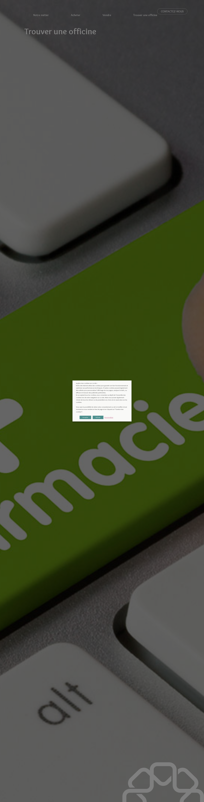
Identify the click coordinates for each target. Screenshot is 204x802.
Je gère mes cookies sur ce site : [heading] (86, 383)
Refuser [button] (98, 417)
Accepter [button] (85, 417)
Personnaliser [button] (108, 417)
